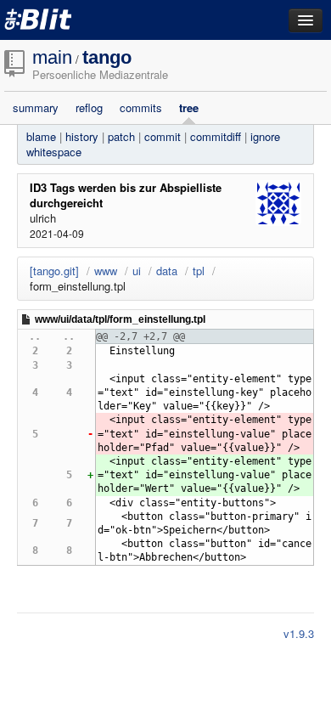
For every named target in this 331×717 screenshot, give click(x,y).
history (81, 136)
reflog (89, 108)
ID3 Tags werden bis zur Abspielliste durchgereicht (126, 195)
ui (136, 271)
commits (141, 108)
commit (162, 136)
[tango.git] (54, 271)
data (166, 271)
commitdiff (215, 136)
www (105, 271)
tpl (199, 271)
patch (121, 136)
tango (107, 57)
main (52, 57)
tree (189, 108)
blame (41, 136)
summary (36, 108)
